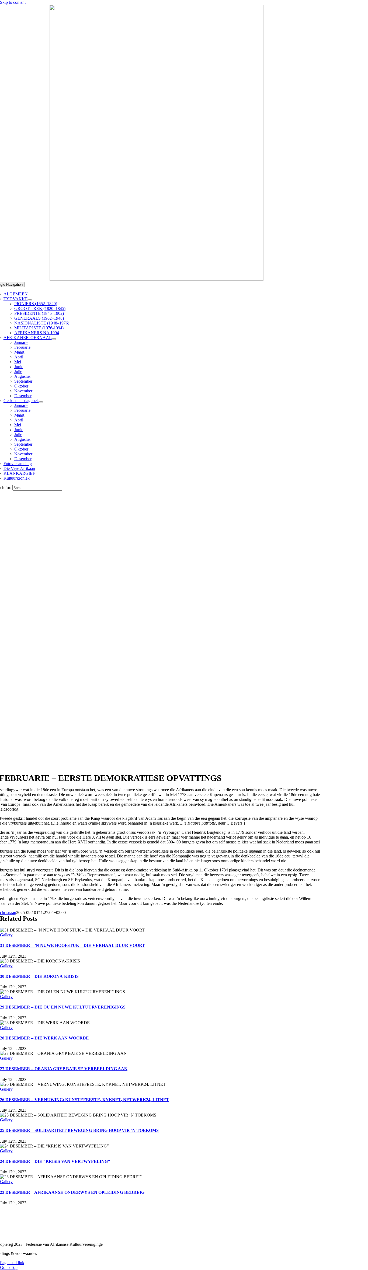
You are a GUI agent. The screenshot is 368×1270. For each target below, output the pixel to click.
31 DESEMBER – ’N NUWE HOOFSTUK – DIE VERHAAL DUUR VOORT (72, 945)
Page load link (12, 1262)
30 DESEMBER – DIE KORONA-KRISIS (39, 976)
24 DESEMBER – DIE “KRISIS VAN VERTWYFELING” (55, 1161)
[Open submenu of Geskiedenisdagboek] (41, 402)
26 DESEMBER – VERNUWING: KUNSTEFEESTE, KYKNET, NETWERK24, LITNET (84, 1099)
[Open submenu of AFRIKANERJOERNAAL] (54, 339)
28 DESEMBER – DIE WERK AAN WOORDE (44, 1038)
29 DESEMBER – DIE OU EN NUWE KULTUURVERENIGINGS (63, 1007)
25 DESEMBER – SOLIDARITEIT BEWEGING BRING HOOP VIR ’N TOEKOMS (79, 1130)
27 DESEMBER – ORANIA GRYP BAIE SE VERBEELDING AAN (63, 1068)
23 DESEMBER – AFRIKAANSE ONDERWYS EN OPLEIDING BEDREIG (72, 1192)
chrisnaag (8, 912)
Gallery (6, 935)
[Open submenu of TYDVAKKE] (30, 300)
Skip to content (13, 2)
